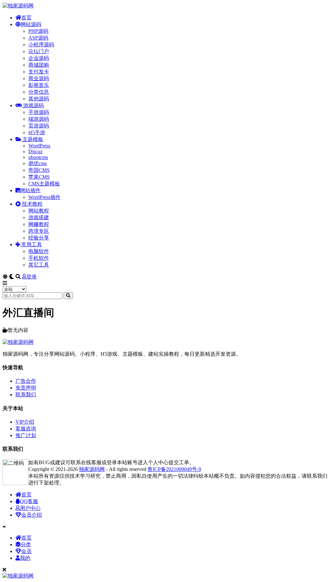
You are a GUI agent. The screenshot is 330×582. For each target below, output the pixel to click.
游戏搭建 (38, 217)
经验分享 (38, 237)
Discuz (35, 151)
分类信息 (38, 92)
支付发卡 (38, 71)
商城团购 (38, 65)
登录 (31, 276)
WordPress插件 (44, 197)
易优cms (37, 163)
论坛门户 (38, 51)
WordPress (39, 145)
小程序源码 (41, 44)
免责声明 (25, 387)
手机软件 (38, 258)
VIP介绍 (24, 422)
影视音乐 (38, 85)
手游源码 (38, 112)
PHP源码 (38, 31)
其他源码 (38, 98)
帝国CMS (39, 170)
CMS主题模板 (44, 183)
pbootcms (38, 157)
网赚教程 (38, 224)
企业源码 (38, 58)
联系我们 (25, 394)
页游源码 (38, 125)
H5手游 (36, 132)
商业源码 (38, 78)
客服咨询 (25, 428)
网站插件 (30, 190)
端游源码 (38, 119)
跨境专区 (38, 231)
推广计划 (25, 435)
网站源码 (31, 24)
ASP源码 (38, 38)
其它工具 (38, 265)
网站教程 (38, 210)
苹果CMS (39, 177)
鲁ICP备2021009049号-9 (174, 469)
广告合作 (25, 381)
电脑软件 (38, 251)
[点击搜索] (68, 295)
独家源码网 (92, 469)
